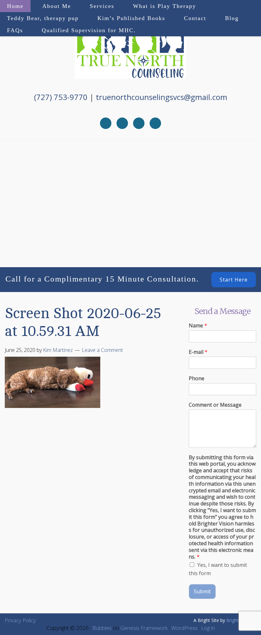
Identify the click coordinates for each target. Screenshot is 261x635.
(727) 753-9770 (61, 97)
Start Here (234, 279)
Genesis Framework (144, 627)
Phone (196, 378)
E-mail (198, 352)
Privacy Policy (20, 620)
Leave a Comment (102, 349)
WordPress (184, 627)
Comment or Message (215, 405)
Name (198, 325)
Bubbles (102, 627)
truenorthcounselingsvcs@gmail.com (161, 97)
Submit (202, 591)
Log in (208, 627)
